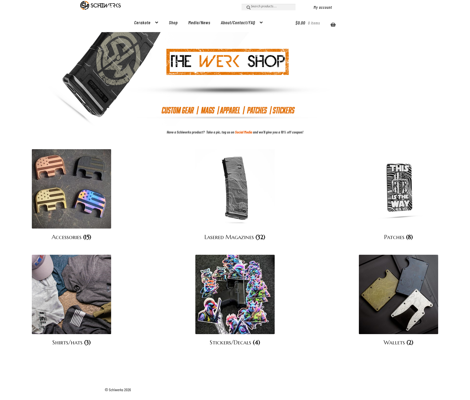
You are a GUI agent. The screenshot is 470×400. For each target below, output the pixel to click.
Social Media (243, 132)
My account (323, 7)
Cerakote (142, 22)
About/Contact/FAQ (238, 22)
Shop (173, 22)
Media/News (199, 22)
